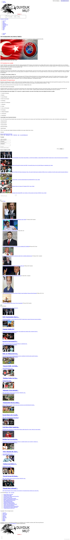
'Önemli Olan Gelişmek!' (7, 479)
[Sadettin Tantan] (11, 274)
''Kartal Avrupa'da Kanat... (10, 476)
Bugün (7, 492)
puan (18, 134)
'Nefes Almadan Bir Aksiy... (10, 451)
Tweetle (4, 133)
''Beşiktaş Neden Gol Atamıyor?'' (8, 369)
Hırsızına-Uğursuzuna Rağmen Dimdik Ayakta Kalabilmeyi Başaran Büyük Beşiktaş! (22, 293)
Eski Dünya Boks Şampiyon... (11, 427)
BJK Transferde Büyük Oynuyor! (9, 500)
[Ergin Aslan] (10, 229)
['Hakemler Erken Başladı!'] (8, 388)
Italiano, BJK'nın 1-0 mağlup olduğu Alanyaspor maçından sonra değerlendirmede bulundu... (19, 404)
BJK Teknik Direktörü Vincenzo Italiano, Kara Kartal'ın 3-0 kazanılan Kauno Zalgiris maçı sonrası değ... (21, 490)
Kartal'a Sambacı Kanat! (8, 497)
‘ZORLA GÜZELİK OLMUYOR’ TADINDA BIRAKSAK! (21, 255)
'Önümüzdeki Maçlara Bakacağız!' (9, 393)
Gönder (61, 148)
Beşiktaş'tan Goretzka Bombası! (8, 430)
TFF (4, 134)
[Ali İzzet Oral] (7, 264)
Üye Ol (4, 1)
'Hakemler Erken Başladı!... (10, 390)
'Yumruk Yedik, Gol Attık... (10, 366)
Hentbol (4, 26)
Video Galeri (5, 513)
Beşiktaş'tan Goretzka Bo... (10, 439)
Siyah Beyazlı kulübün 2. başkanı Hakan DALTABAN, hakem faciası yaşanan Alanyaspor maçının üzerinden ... (22, 319)
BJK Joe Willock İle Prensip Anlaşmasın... (10, 344)
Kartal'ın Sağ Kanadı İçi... (10, 341)
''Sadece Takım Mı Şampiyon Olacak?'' (10, 504)
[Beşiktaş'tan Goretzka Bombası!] (8, 437)
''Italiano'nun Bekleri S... (10, 464)
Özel (3, 21)
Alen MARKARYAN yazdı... (8, 368)
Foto (3, 29)
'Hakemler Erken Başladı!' (7, 381)
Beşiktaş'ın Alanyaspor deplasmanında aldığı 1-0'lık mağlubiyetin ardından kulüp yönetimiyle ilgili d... (20, 331)
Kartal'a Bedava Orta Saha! (8, 494)
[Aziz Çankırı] (8, 292)
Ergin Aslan (5, 230)
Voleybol (4, 25)
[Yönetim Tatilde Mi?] (8, 326)
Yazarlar (4, 515)
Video (4, 28)
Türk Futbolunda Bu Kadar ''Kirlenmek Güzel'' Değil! (16, 219)
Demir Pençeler (5, 24)
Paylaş (1, 133)
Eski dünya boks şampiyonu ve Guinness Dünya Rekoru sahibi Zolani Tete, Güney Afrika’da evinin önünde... (22, 429)
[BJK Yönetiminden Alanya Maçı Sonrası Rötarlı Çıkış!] (8, 314)
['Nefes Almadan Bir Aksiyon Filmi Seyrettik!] (8, 449)
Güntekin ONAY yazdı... (7, 380)
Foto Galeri (5, 514)
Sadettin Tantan (5, 275)
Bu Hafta (12, 492)
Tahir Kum (15, 134)
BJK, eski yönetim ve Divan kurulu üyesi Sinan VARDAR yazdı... (14, 392)
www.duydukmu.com (24, 134)
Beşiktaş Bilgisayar (13, 523)
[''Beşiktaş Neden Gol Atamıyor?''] (8, 375)
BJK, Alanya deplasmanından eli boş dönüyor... (11, 417)
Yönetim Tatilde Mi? (6, 320)
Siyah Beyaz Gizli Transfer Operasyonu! (11, 507)
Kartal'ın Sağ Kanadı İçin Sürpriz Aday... (10, 332)
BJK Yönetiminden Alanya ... (11, 317)
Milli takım (8, 134)
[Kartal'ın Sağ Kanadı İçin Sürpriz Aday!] (8, 339)
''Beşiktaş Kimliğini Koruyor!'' (9, 502)
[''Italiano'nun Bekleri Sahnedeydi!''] (8, 461)
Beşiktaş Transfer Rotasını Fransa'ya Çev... (11, 499)
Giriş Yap (4, 2)
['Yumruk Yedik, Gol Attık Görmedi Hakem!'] (8, 363)
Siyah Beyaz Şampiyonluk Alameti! (10, 498)
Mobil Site (4, 516)
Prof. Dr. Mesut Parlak (6, 255)
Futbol (4, 22)
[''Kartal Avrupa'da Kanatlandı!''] (8, 473)
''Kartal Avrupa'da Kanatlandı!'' (8, 467)
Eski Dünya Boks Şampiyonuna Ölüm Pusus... (11, 418)
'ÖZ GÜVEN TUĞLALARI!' (12, 230)
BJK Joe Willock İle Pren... (10, 353)
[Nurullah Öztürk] (10, 245)
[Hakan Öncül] (9, 218)
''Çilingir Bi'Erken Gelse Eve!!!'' (9, 508)
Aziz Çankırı (5, 293)
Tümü (4, 201)
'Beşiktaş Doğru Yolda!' (8, 495)
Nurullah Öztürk (5, 246)
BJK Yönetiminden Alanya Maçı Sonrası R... (10, 307)
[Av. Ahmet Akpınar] (7, 302)
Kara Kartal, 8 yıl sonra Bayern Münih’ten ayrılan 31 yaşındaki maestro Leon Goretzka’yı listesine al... (20, 441)
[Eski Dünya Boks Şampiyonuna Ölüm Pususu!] (8, 424)
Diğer (4, 27)
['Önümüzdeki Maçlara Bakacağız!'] (8, 400)
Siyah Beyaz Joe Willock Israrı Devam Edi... (11, 496)
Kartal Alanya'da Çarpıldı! (7, 405)
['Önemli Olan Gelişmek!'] (8, 486)
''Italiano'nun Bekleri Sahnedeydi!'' (9, 454)
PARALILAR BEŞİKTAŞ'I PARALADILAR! (15, 265)
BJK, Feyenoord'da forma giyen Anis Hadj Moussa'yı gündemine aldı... (15, 343)
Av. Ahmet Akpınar (6, 303)
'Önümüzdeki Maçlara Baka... (11, 402)
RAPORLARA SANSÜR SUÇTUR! (14, 275)
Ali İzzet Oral (5, 265)
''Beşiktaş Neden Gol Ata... (10, 378)
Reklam (4, 519)
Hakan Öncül (5, 219)
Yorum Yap (10, 133)
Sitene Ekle (5, 517)
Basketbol (4, 23)
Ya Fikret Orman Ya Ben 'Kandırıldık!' (16, 303)
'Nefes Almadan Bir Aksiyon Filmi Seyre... (10, 442)
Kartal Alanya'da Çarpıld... (10, 415)
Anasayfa (4, 20)
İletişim (4, 520)
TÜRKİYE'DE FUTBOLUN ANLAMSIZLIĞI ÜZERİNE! (18, 246)
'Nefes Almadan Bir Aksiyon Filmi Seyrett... (11, 506)
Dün (9, 492)
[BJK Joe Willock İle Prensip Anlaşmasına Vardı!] (8, 351)
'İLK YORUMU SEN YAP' (65, 0)
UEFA (11, 134)
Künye (4, 518)
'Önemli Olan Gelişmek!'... (10, 488)
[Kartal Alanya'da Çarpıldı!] (8, 412)
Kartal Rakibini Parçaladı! (8, 501)
